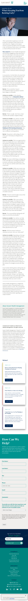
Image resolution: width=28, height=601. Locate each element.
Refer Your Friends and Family (14, 575)
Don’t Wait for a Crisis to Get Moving (13, 390)
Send (4, 524)
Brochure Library (14, 568)
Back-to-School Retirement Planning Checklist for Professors (13, 368)
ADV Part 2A (14, 557)
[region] (14, 597)
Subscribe (8, 539)
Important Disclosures (14, 553)
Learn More (9, 380)
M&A (14, 569)
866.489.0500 (14, 582)
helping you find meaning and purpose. (12, 128)
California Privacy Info (14, 561)
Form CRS (14, 555)
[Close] (25, 595)
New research (6, 51)
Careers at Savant (14, 572)
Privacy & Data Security (14, 560)
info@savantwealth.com (15, 584)
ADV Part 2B (14, 558)
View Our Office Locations (14, 586)
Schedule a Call (9, 543)
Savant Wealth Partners (14, 571)
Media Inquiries (14, 574)
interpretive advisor (18, 97)
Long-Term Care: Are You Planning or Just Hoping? (14, 412)
